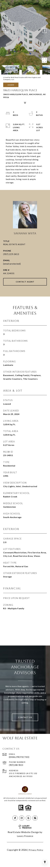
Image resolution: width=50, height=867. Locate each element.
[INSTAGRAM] (21, 818)
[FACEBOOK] (15, 818)
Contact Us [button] (25, 717)
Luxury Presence (25, 836)
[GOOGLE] (35, 818)
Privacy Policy (36, 850)
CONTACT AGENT (25, 282)
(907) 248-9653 (16, 765)
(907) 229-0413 (11, 254)
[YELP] (28, 818)
